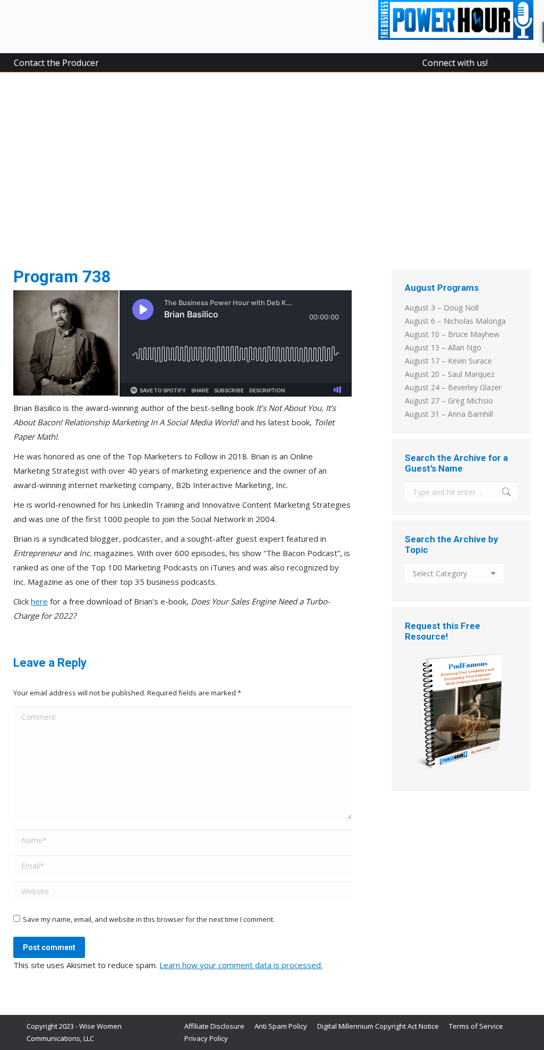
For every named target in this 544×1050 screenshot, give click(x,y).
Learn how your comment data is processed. (240, 965)
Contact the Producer (56, 63)
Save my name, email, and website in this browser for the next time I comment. (149, 919)
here (39, 601)
